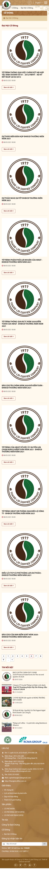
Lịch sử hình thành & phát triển (15, 793)
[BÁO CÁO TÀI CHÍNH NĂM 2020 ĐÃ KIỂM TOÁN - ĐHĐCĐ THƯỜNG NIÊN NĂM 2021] (24, 363)
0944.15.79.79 (38, 769)
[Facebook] (34, 865)
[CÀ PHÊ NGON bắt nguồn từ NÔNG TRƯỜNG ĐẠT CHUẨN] (7, 702)
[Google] (16, 865)
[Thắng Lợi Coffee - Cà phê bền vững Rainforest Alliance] (7, 727)
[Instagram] (25, 865)
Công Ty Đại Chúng (11, 825)
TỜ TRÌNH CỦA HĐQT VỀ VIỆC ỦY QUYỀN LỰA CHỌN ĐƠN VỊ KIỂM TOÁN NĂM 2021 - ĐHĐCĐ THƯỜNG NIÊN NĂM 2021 (22, 449)
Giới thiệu (6, 786)
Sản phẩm (6, 804)
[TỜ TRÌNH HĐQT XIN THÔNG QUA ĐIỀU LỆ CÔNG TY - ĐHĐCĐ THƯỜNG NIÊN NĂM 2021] (24, 488)
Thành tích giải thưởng (12, 800)
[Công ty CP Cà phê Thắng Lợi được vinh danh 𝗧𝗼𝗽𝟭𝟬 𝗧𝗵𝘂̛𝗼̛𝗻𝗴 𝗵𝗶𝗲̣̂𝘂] (7, 689)
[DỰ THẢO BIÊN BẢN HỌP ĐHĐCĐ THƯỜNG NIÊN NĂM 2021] (24, 113)
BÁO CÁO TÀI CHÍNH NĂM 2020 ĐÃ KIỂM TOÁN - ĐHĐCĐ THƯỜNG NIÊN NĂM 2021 (22, 387)
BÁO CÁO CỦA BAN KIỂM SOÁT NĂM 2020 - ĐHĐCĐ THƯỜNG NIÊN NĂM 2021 (20, 636)
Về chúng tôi (8, 790)
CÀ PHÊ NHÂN (9, 809)
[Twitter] (20, 865)
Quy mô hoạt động (11, 797)
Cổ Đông (15, 8)
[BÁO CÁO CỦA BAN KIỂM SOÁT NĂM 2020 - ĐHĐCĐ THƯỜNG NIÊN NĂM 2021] (24, 612)
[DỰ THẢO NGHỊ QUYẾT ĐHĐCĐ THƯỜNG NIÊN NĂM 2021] (24, 175)
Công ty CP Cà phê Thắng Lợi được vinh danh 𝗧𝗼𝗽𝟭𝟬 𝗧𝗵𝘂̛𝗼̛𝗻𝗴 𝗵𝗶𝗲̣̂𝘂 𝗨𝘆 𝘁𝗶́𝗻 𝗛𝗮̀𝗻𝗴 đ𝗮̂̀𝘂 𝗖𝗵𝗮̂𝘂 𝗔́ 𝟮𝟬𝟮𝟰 (30, 687)
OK (44, 844)
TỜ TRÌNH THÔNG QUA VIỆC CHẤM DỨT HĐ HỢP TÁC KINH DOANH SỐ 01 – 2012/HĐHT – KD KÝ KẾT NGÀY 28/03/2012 (23, 75)
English (38, 3)
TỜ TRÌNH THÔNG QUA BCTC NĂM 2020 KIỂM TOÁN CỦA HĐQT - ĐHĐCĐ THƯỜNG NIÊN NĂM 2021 (22, 324)
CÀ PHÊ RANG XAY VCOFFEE (14, 812)
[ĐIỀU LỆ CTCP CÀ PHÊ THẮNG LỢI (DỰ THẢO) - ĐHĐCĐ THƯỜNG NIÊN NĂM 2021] (24, 550)
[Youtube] (30, 865)
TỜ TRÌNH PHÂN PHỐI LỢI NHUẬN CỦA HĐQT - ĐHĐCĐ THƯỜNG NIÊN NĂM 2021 (22, 261)
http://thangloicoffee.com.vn (15, 781)
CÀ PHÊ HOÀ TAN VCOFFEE (13, 815)
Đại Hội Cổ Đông (12, 18)
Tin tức (5, 820)
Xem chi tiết (8, 87)
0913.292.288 (19, 756)
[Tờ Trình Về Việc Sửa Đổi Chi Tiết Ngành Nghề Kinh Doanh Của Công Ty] (7, 714)
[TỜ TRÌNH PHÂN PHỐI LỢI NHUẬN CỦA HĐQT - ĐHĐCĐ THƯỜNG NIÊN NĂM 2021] (24, 237)
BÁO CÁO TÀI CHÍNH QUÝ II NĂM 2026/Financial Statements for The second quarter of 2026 (28, 675)
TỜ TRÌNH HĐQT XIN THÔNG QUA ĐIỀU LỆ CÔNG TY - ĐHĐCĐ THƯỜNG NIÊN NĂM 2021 (23, 512)
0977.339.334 (19, 762)
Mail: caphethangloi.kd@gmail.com (18, 778)
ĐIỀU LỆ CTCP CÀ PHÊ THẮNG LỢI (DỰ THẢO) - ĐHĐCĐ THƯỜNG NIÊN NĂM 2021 (22, 574)
